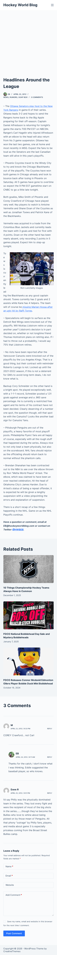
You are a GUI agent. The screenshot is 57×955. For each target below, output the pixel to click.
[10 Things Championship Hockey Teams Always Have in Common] (28, 569)
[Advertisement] (28, 40)
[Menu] (52, 5)
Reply (49, 729)
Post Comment (14, 933)
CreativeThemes (11, 951)
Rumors (13, 97)
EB (17, 753)
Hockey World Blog (20, 5)
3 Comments (37, 97)
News (6, 97)
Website (10, 885)
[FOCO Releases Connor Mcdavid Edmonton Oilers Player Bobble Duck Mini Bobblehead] (28, 661)
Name (9, 866)
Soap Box (22, 97)
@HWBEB (18, 529)
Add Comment (14, 895)
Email (9, 875)
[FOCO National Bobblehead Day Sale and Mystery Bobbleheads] (28, 615)
